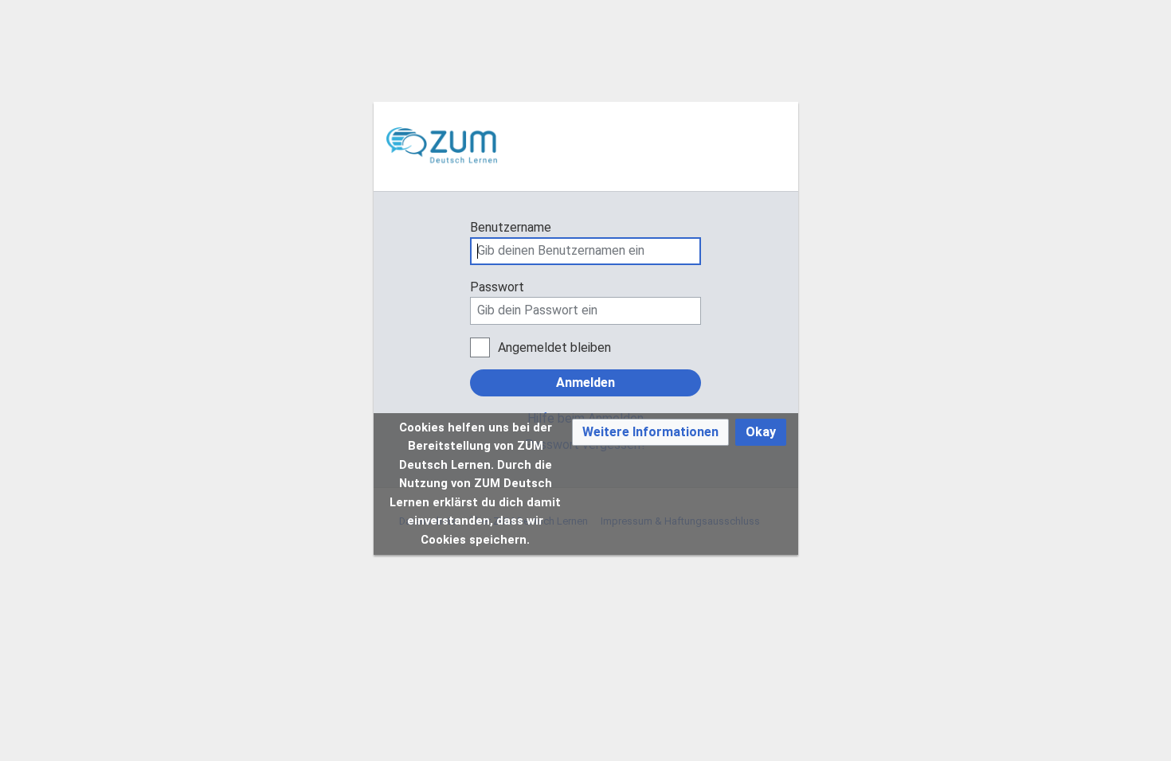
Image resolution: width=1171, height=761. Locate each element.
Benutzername (510, 227)
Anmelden (585, 382)
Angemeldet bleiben (554, 347)
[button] (650, 433)
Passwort (497, 287)
